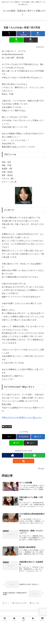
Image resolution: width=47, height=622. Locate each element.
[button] (31, 40)
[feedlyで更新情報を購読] (34, 455)
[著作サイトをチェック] (12, 455)
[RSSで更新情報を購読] (23, 461)
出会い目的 (7, 426)
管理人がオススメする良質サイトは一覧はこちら (22, 417)
